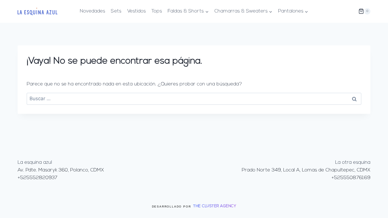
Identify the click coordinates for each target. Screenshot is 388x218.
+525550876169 (350, 177)
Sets (116, 11)
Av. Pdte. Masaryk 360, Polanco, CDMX (61, 170)
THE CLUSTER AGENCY (214, 206)
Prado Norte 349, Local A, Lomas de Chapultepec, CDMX (306, 170)
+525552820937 (37, 177)
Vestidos (136, 11)
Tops (156, 11)
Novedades (92, 11)
